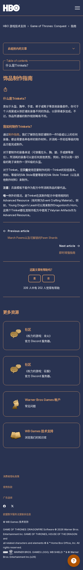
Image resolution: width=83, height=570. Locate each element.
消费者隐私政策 (11, 476)
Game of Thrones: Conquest (48, 26)
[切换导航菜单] (77, 8)
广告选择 (7, 497)
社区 (28, 329)
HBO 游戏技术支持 (14, 26)
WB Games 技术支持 (39, 431)
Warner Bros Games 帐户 (42, 400)
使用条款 (7, 487)
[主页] (11, 7)
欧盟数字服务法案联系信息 (17, 514)
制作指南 (13, 134)
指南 (73, 26)
